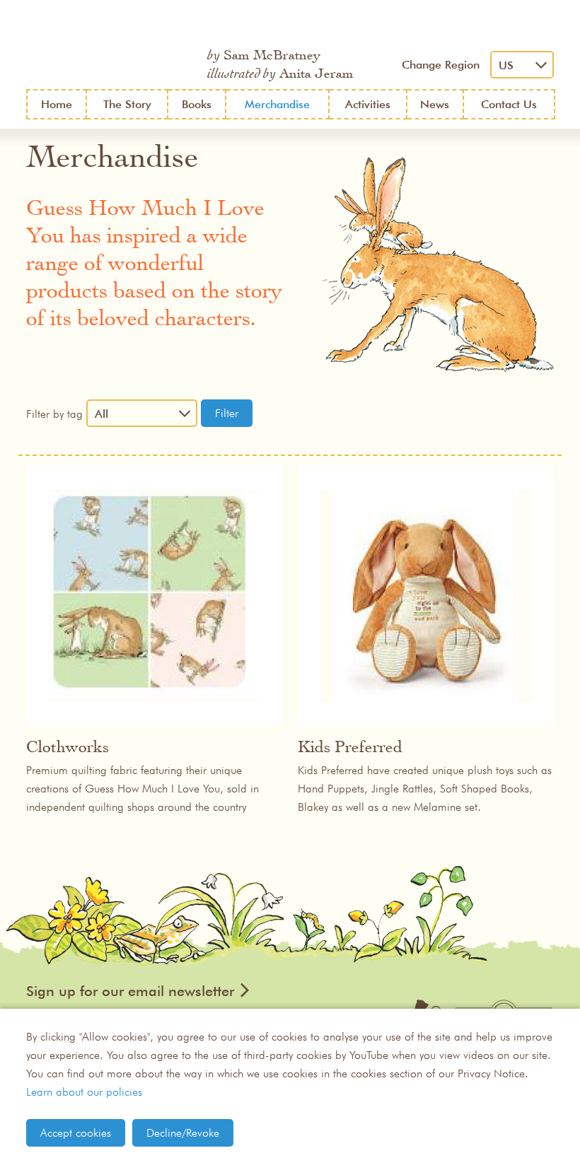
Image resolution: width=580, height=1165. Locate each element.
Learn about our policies (84, 1091)
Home (56, 104)
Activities (367, 104)
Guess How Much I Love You (109, 44)
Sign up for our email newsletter (130, 991)
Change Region (441, 64)
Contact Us (509, 104)
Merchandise (277, 104)
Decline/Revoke (182, 1132)
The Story (127, 104)
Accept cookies (75, 1132)
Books (196, 104)
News (434, 104)
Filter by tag (54, 413)
